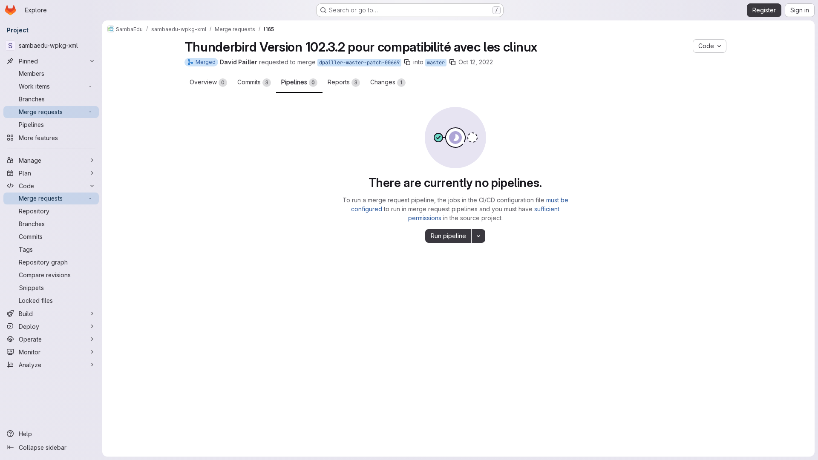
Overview (207, 82)
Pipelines (298, 82)
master (436, 62)
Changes (386, 82)
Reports (342, 82)
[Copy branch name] (407, 62)
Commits (252, 82)
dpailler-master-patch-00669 (359, 62)
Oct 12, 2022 (475, 62)
